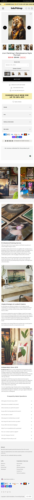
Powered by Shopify (19, 496)
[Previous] (5, 27)
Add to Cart (17, 79)
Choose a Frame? (17, 68)
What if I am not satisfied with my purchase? (11, 428)
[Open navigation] (4, 8)
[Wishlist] (26, 8)
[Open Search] (29, 8)
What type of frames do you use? (8, 438)
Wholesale (3, 469)
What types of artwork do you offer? (9, 401)
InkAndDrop (12, 496)
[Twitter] (10, 492)
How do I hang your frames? (7, 435)
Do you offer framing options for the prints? (11, 411)
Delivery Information (9, 121)
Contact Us (19, 471)
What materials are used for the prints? (10, 407)
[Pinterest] (6, 492)
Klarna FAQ (3, 467)
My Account (19, 463)
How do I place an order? (7, 414)
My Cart (18, 465)
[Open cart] (32, 8)
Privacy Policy (20, 469)
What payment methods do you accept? (10, 418)
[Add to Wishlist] (31, 14)
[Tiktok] (8, 492)
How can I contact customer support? (9, 431)
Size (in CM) (17, 62)
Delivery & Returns (21, 467)
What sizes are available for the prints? (10, 404)
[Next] (29, 27)
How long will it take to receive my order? (10, 421)
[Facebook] (1, 492)
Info (5, 114)
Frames (2, 465)
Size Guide (6, 129)
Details (5, 107)
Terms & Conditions (21, 473)
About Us (3, 463)
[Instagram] (4, 492)
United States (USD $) (8, 479)
